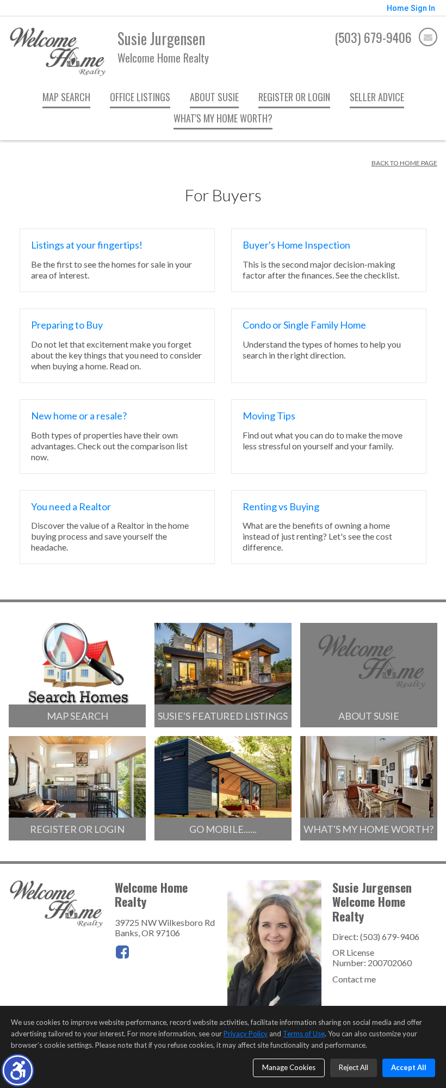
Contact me (354, 979)
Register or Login (294, 97)
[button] (18, 1070)
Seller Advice (377, 97)
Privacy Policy (246, 1033)
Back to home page (404, 163)
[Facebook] (122, 952)
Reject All (353, 1067)
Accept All (408, 1067)
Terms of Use (304, 1033)
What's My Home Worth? (223, 118)
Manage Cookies (288, 1067)
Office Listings (140, 97)
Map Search (66, 97)
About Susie (214, 97)
